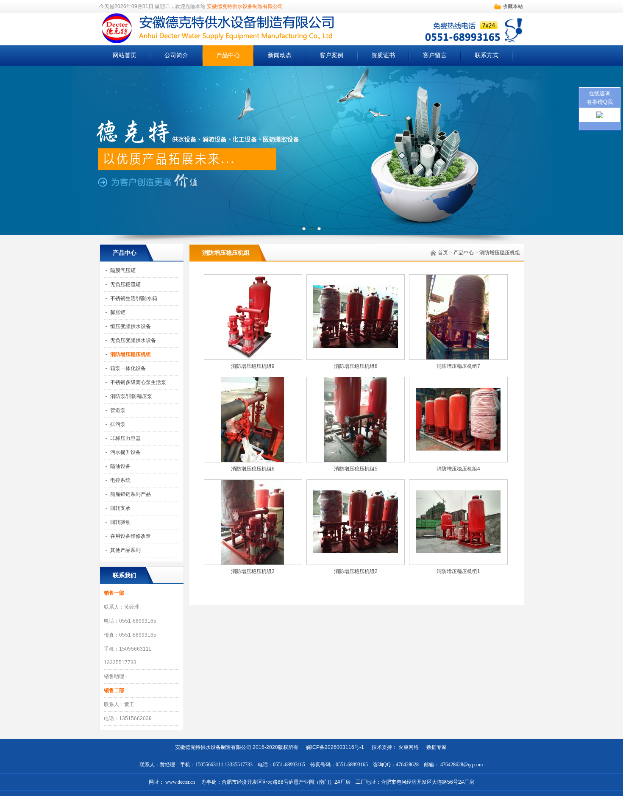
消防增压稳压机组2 (356, 571)
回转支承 (120, 508)
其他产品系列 (125, 550)
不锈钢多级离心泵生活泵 (138, 382)
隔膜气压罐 (123, 270)
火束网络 (408, 747)
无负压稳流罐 (125, 284)
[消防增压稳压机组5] (355, 460)
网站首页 (124, 55)
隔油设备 (120, 466)
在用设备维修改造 (130, 536)
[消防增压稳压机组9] (253, 358)
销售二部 (114, 690)
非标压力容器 (125, 438)
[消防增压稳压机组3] (253, 563)
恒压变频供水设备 (130, 326)
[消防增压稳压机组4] (458, 460)
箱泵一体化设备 (128, 368)
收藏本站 (513, 6)
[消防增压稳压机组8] (355, 358)
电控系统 (120, 480)
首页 (443, 253)
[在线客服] (599, 117)
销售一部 (114, 593)
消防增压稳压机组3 (253, 571)
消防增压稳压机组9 (253, 366)
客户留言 (435, 55)
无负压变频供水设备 (133, 340)
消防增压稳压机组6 (253, 469)
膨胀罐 (117, 312)
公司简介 (176, 55)
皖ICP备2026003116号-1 (335, 747)
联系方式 (486, 55)
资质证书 (383, 55)
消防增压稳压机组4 (458, 469)
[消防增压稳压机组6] (253, 460)
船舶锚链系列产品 (130, 494)
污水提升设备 (125, 452)
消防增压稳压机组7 (458, 366)
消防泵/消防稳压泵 (131, 396)
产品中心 (228, 55)
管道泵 (117, 410)
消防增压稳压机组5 (356, 469)
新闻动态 (280, 55)
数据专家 (434, 747)
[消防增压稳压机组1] (458, 563)
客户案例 (331, 55)
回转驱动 (120, 522)
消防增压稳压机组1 (458, 571)
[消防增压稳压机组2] (355, 563)
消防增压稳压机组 (499, 253)
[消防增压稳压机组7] (458, 358)
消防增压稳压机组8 (356, 366)
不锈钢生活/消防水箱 (133, 298)
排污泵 (117, 424)
